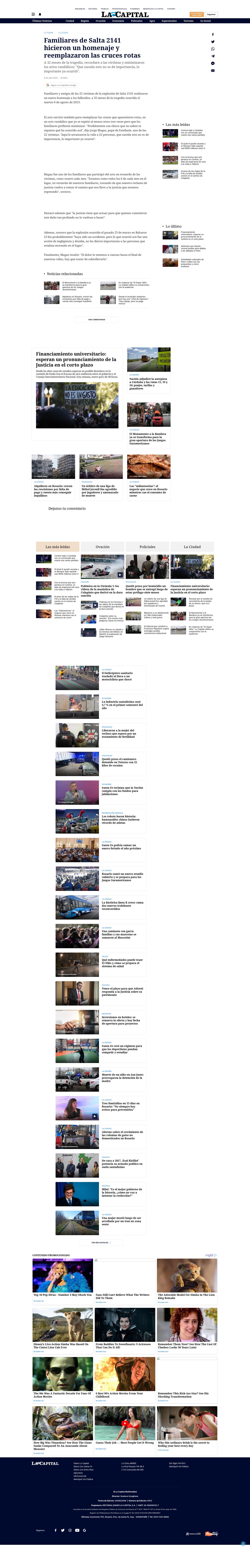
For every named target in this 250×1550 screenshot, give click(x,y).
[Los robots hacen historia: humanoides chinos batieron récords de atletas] (101, 821)
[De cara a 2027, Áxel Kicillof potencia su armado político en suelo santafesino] (101, 1165)
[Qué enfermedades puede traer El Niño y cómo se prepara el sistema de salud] (101, 965)
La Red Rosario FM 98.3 (132, 1466)
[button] (33, 14)
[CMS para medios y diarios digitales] (193, 1533)
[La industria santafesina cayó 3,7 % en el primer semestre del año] (101, 707)
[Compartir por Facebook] (213, 34)
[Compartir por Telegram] (213, 56)
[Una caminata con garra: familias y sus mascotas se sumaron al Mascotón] (101, 936)
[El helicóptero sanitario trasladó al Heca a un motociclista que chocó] (101, 678)
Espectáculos (169, 21)
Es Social (206, 21)
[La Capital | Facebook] (55, 1530)
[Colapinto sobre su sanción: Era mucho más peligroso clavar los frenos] (102, 619)
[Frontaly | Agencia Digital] (209, 1534)
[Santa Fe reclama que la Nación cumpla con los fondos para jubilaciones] (101, 793)
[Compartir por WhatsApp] (213, 49)
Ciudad (70, 21)
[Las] (148, 478)
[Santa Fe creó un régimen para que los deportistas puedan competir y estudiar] (101, 1051)
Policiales (137, 21)
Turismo (171, 9)
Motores (93, 9)
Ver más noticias (100, 1243)
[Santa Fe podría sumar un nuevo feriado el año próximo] (101, 850)
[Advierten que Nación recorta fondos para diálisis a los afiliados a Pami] (184, 249)
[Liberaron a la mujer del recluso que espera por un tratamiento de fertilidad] (101, 735)
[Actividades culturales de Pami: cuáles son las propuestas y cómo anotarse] (184, 263)
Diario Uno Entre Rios (83, 1469)
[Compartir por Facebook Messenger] (213, 63)
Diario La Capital (81, 1463)
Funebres (135, 9)
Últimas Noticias (42, 21)
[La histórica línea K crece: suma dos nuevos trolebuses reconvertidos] (101, 907)
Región (85, 21)
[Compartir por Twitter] (213, 42)
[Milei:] (101, 1194)
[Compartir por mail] (213, 71)
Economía (118, 21)
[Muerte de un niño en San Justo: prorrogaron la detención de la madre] (101, 1079)
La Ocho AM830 (128, 1463)
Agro (152, 21)
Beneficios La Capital (153, 9)
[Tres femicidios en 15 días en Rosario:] (101, 1108)
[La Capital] (125, 14)
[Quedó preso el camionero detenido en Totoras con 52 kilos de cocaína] (101, 764)
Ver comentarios (96, 320)
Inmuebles (80, 9)
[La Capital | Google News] (84, 1530)
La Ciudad (63, 33)
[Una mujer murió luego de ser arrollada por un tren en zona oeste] (101, 1223)
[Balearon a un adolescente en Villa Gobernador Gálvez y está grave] (147, 616)
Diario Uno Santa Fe (83, 1466)
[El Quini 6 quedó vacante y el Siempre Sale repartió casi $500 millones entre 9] (184, 146)
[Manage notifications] (243, 1543)
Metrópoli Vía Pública (83, 1479)
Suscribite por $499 (197, 14)
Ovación (101, 21)
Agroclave (78, 1473)
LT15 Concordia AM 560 (132, 1469)
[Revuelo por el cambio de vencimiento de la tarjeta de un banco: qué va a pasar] (192, 602)
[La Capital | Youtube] (77, 1530)
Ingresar (211, 14)
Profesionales (119, 9)
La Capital (48, 33)
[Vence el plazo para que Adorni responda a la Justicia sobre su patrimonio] (101, 993)
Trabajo (105, 9)
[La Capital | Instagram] (70, 1530)
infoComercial (80, 1476)
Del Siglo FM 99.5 (177, 1463)
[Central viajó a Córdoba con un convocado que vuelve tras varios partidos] (184, 133)
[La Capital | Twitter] (63, 1530)
